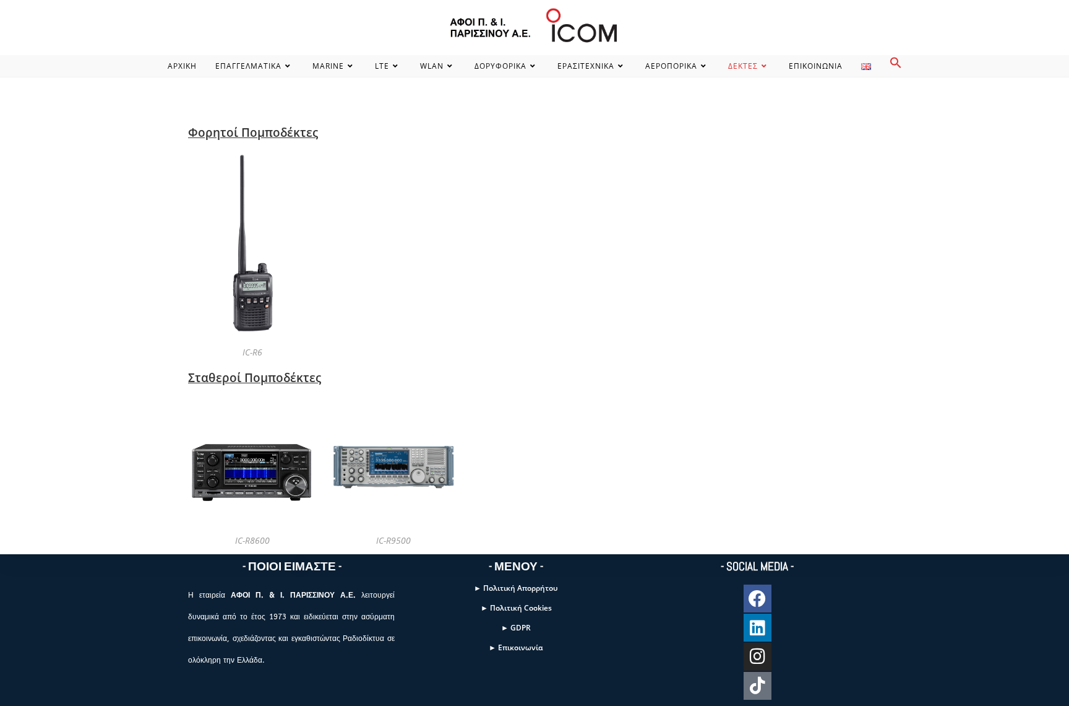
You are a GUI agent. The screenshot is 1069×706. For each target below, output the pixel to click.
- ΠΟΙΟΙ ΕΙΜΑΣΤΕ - (292, 566)
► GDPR (516, 627)
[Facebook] (757, 598)
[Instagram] (757, 657)
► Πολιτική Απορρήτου (516, 588)
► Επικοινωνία (516, 647)
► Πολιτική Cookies (516, 608)
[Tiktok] (757, 686)
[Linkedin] (757, 628)
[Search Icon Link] (895, 66)
